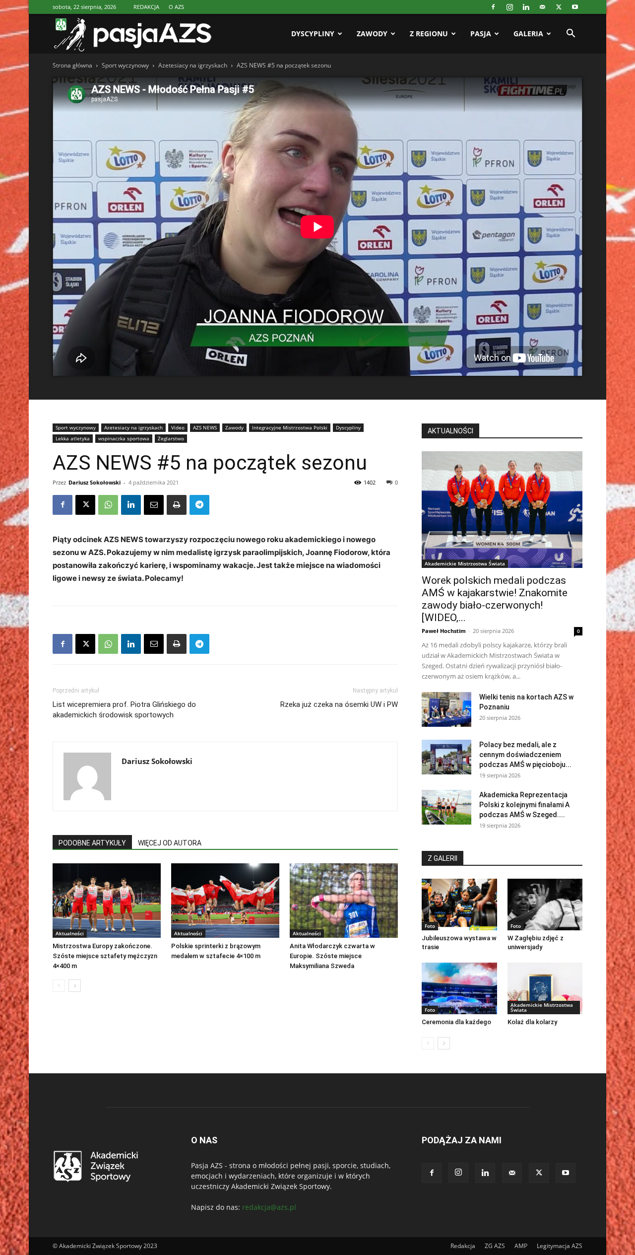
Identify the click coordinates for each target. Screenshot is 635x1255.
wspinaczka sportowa (123, 438)
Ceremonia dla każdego (456, 1022)
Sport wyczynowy (125, 65)
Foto (430, 925)
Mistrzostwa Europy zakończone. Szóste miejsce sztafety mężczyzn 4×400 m (105, 956)
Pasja (480, 33)
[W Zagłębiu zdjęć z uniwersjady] (545, 904)
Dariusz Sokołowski (94, 482)
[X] (558, 7)
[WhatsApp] (108, 505)
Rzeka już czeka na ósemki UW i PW (339, 704)
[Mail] (542, 7)
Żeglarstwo (171, 438)
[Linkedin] (525, 7)
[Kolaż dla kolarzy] (545, 988)
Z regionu (429, 33)
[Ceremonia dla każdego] (459, 988)
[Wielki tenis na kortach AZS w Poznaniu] (446, 709)
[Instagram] (509, 7)
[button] (570, 34)
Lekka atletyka (73, 438)
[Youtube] (575, 7)
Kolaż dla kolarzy (532, 1022)
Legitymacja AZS (559, 1246)
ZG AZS (495, 1246)
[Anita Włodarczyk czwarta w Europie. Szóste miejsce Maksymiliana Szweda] (344, 900)
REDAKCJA (146, 6)
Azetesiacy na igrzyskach (192, 65)
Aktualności (70, 933)
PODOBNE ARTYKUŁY (92, 843)
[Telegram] (199, 505)
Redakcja (462, 1246)
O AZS (176, 6)
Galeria (528, 33)
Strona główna (72, 65)
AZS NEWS (205, 427)
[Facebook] (493, 7)
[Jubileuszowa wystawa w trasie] (459, 904)
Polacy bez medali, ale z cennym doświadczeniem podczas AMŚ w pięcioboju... (525, 754)
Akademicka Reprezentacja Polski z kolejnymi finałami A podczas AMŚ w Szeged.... (524, 805)
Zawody (372, 33)
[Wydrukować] (177, 505)
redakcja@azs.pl (269, 1207)
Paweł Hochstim (444, 630)
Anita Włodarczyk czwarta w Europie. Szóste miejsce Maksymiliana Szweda (332, 956)
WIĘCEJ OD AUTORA (169, 843)
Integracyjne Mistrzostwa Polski (289, 427)
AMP (520, 1246)
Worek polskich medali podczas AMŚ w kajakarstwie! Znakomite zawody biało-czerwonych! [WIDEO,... (495, 599)
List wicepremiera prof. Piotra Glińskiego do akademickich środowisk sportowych (124, 709)
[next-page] (74, 985)
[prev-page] (59, 985)
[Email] (154, 505)
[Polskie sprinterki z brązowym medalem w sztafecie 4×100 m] (225, 900)
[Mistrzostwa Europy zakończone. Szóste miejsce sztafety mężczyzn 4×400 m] (107, 900)
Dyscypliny (312, 33)
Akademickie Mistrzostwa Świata (465, 563)
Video (178, 427)
